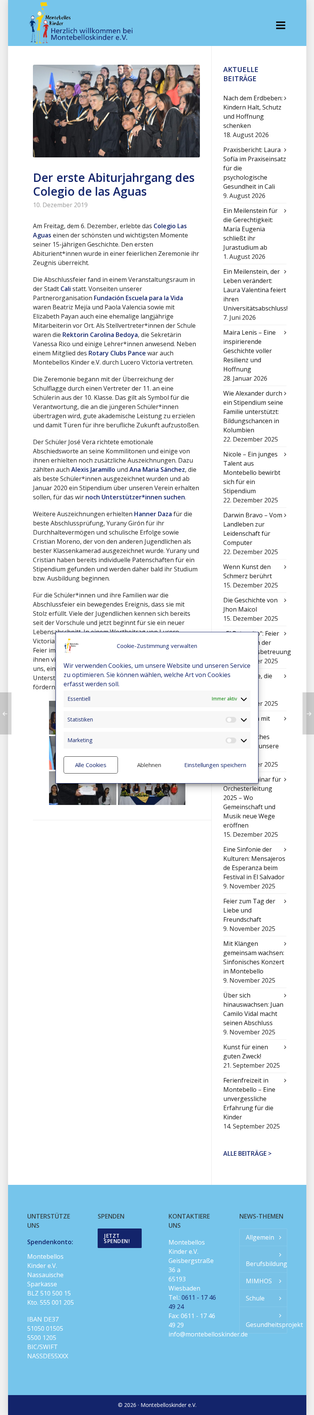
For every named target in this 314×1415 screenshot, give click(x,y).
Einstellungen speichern (215, 765)
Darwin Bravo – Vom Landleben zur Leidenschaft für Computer (252, 529)
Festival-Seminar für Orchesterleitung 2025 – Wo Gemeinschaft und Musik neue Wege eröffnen (252, 802)
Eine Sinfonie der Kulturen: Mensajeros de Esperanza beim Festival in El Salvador (254, 863)
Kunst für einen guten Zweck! (245, 1051)
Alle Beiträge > (247, 1153)
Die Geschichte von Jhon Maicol (250, 604)
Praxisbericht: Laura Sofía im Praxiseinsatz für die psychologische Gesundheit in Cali (254, 168)
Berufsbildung (266, 1264)
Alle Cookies (90, 765)
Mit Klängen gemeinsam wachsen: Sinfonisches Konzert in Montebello (253, 957)
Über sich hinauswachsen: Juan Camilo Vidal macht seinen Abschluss (253, 1009)
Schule (255, 1298)
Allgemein (260, 1237)
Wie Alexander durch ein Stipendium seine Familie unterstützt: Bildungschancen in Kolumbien (253, 411)
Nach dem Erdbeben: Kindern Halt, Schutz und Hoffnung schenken (253, 112)
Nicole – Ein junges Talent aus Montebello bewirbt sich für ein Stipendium (251, 472)
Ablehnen (149, 765)
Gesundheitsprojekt (266, 1324)
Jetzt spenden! (117, 1238)
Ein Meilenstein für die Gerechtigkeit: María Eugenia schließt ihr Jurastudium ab (250, 229)
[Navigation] (280, 25)
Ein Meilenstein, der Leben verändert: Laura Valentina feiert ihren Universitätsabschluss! (255, 289)
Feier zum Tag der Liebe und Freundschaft (249, 910)
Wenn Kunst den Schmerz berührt (247, 571)
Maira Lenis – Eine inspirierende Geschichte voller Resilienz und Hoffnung (249, 350)
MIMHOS (259, 1281)
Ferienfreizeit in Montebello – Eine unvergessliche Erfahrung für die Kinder (249, 1098)
